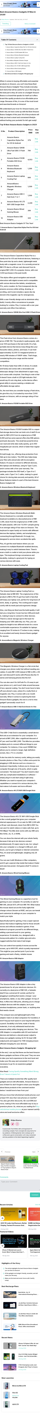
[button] (35, 1194)
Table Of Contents (8, 40)
